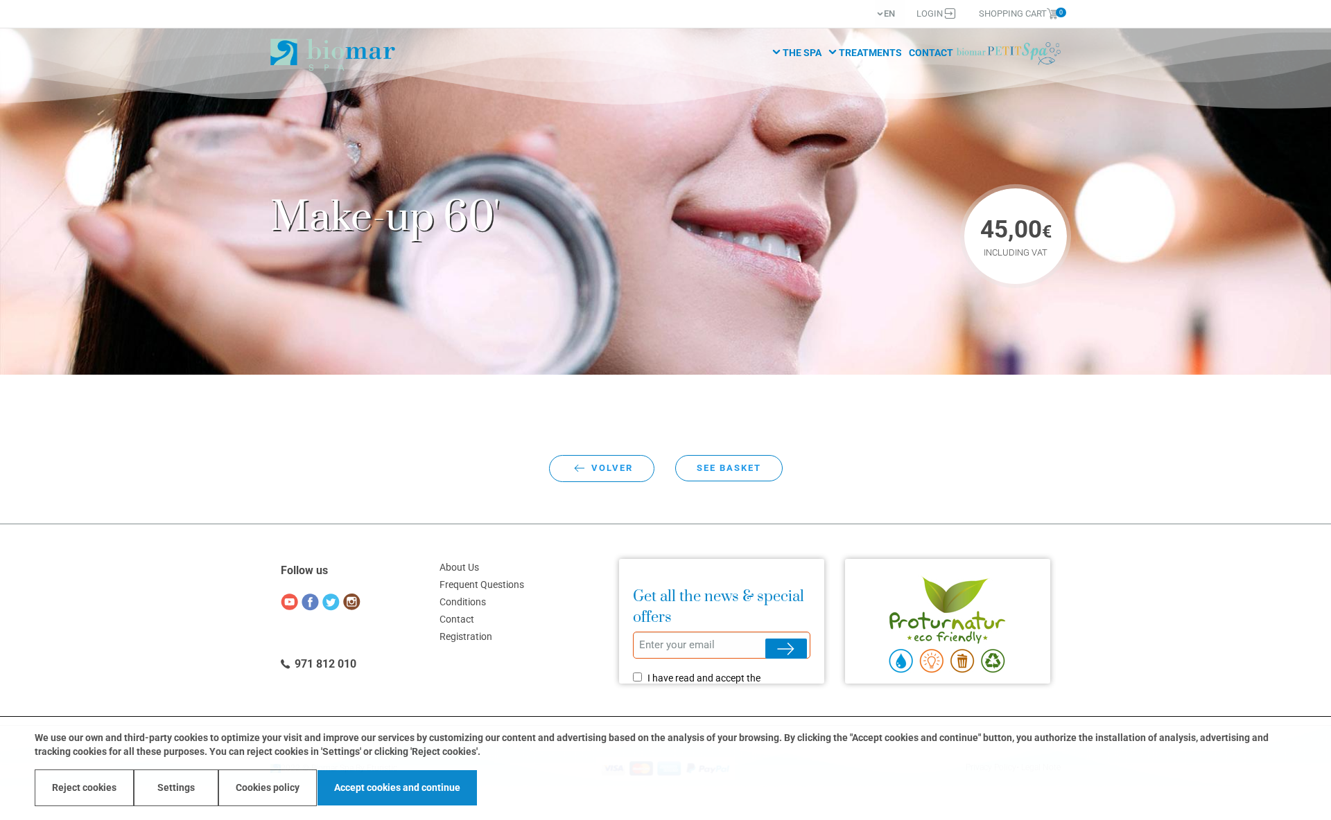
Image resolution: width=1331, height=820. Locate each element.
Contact (931, 53)
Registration (466, 637)
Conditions (463, 602)
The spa (802, 53)
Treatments (870, 53)
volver (612, 468)
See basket (729, 468)
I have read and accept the (703, 678)
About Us (459, 567)
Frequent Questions (482, 585)
